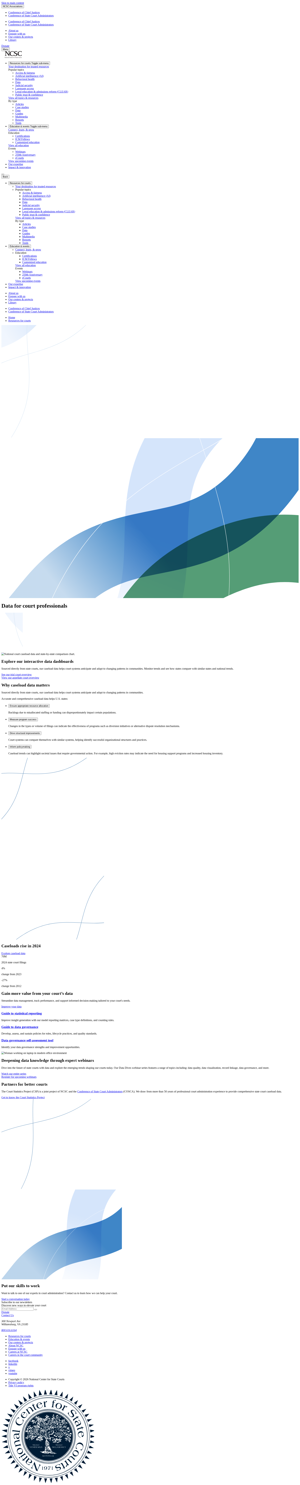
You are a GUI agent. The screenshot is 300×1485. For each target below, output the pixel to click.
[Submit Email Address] (35, 1309)
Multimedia (21, 116)
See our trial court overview (16, 674)
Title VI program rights (21, 1385)
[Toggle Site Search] (2, 174)
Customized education (27, 142)
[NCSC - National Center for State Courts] (13, 57)
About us (13, 30)
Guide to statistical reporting (21, 1013)
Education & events (28, 126)
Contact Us (7, 1315)
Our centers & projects (20, 36)
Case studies (22, 107)
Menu (5, 49)
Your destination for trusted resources (28, 66)
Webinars (20, 151)
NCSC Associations (13, 6)
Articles (19, 104)
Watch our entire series (13, 1073)
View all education (18, 145)
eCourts (19, 157)
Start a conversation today (15, 1299)
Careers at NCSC (17, 1351)
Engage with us (16, 33)
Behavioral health (25, 79)
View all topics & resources (23, 97)
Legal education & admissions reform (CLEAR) (41, 91)
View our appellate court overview (20, 677)
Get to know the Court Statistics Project (23, 1097)
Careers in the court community (25, 1354)
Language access (24, 88)
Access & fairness (25, 72)
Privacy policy (16, 1382)
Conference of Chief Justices (24, 12)
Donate (5, 45)
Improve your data (11, 1006)
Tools (18, 122)
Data (17, 82)
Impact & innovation (19, 167)
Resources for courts (29, 63)
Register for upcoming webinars (18, 1076)
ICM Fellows (22, 139)
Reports (19, 119)
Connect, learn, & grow (21, 129)
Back (5, 176)
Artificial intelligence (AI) (29, 75)
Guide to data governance (19, 1027)
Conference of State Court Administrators (31, 15)
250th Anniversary (25, 154)
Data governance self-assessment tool (27, 1040)
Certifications (22, 136)
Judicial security (24, 85)
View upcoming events (21, 161)
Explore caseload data (13, 953)
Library (12, 39)
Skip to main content (12, 2)
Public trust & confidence (29, 94)
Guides (19, 113)
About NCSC (15, 1345)
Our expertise (15, 164)
